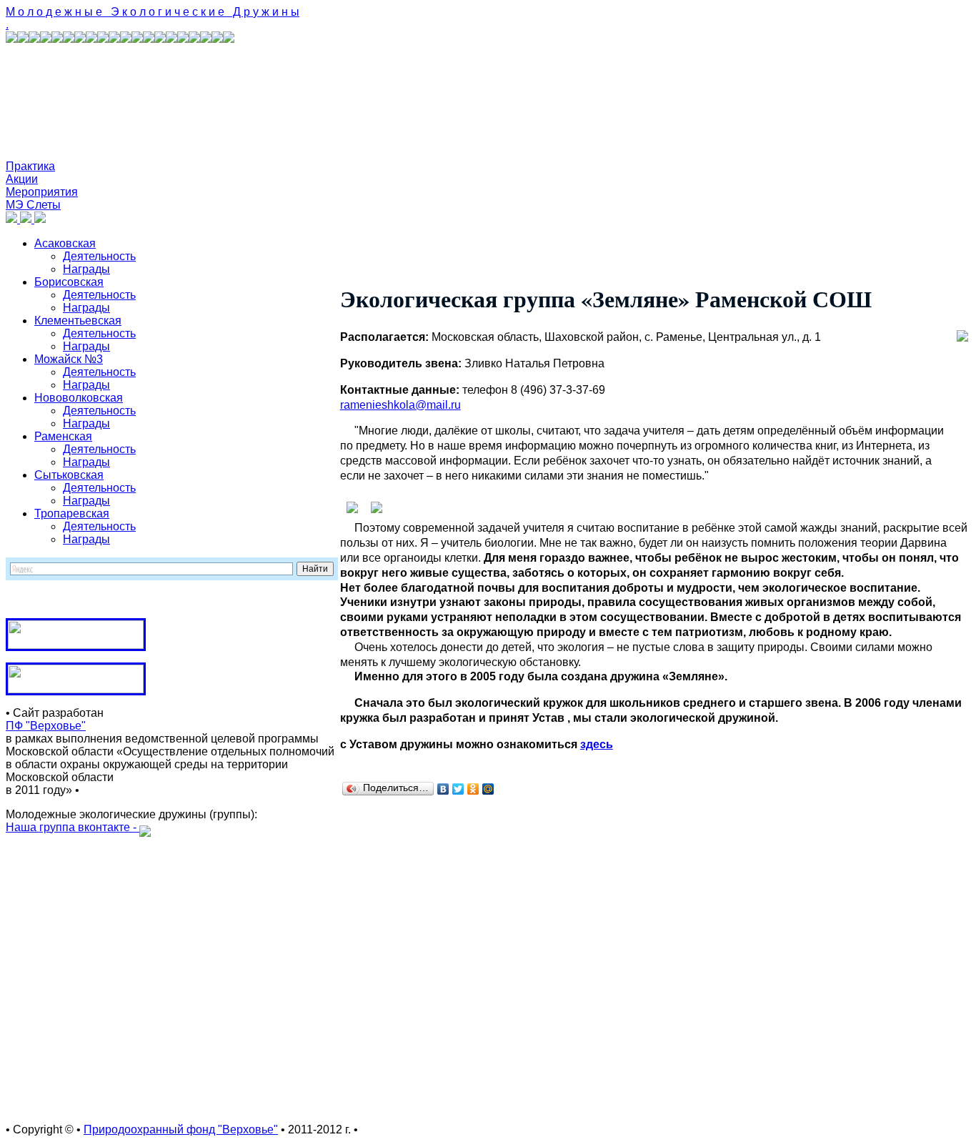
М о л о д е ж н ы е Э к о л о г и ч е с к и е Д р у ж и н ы (152, 12)
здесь (596, 744)
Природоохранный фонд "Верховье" (181, 1129)
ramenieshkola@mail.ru (400, 405)
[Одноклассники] (473, 789)
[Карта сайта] (27, 219)
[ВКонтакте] (443, 789)
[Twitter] (458, 789)
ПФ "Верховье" (46, 726)
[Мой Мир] (488, 789)
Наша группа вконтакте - (72, 827)
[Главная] (13, 219)
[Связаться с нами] (40, 219)
